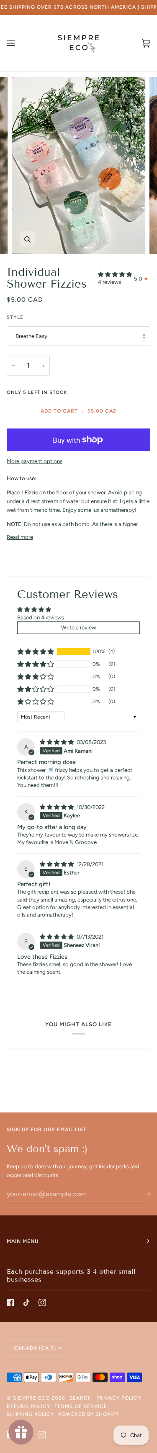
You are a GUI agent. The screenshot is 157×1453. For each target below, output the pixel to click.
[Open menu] (19, 43)
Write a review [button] (78, 627)
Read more (20, 537)
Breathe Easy (31, 336)
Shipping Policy (30, 1414)
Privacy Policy (118, 1398)
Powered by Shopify (88, 1414)
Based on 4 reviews (40, 617)
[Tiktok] (26, 1302)
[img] (57, 742)
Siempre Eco (31, 1398)
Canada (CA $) (35, 1348)
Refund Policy (28, 1406)
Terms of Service (80, 1406)
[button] (115, 274)
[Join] (139, 1193)
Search (80, 1398)
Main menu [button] (23, 1241)
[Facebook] (10, 1302)
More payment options (34, 461)
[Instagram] (42, 1302)
